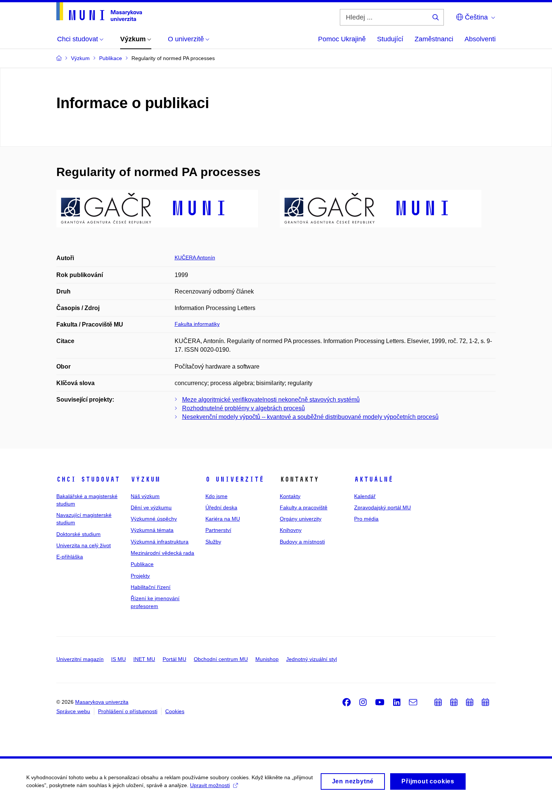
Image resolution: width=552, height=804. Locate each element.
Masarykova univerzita (101, 702)
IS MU (118, 659)
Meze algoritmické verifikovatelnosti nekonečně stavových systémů (271, 399)
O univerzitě (234, 479)
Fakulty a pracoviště (303, 507)
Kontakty (290, 496)
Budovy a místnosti (302, 542)
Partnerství (218, 530)
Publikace (142, 564)
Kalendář (365, 496)
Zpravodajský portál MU (382, 507)
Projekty (140, 576)
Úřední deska (221, 507)
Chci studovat (88, 479)
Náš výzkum (145, 496)
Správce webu (73, 711)
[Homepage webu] (99, 11)
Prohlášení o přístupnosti (127, 711)
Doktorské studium (78, 534)
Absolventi (480, 39)
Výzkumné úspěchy (154, 519)
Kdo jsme (216, 496)
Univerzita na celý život (83, 545)
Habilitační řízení (150, 587)
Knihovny (291, 530)
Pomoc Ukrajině (342, 39)
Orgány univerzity (300, 519)
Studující (390, 39)
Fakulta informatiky (197, 324)
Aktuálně (373, 479)
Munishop (267, 659)
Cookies (174, 711)
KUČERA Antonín (195, 257)
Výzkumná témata (152, 530)
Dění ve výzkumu (151, 507)
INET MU (144, 659)
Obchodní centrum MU (221, 659)
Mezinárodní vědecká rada (162, 553)
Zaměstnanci (434, 39)
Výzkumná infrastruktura (160, 542)
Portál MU (174, 659)
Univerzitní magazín (80, 659)
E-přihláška (69, 557)
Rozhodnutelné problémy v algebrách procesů (243, 408)
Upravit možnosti (210, 785)
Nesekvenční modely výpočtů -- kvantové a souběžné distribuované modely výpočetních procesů (310, 417)
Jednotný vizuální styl (311, 659)
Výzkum (145, 479)
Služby (213, 542)
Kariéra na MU (222, 519)
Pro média (366, 519)
